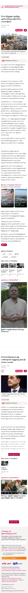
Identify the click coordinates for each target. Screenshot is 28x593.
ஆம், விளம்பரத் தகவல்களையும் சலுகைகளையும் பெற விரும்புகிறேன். (13, 553)
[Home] (17, 563)
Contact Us (11, 585)
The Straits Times (6, 569)
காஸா (10, 254)
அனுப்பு (14, 558)
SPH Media (22, 591)
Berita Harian (12, 570)
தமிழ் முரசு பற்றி (6, 578)
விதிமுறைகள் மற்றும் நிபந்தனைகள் (9, 549)
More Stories (14, 522)
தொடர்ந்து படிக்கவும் (14, 454)
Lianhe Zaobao (5, 570)
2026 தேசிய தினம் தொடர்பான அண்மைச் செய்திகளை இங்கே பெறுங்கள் (13, 6)
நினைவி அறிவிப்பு (12, 582)
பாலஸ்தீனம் (5, 257)
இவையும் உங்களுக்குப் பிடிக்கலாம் (11, 185)
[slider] (14, 491)
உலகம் (4, 254)
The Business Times (15, 569)
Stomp (24, 570)
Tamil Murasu (19, 570)
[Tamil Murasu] (6, 563)
